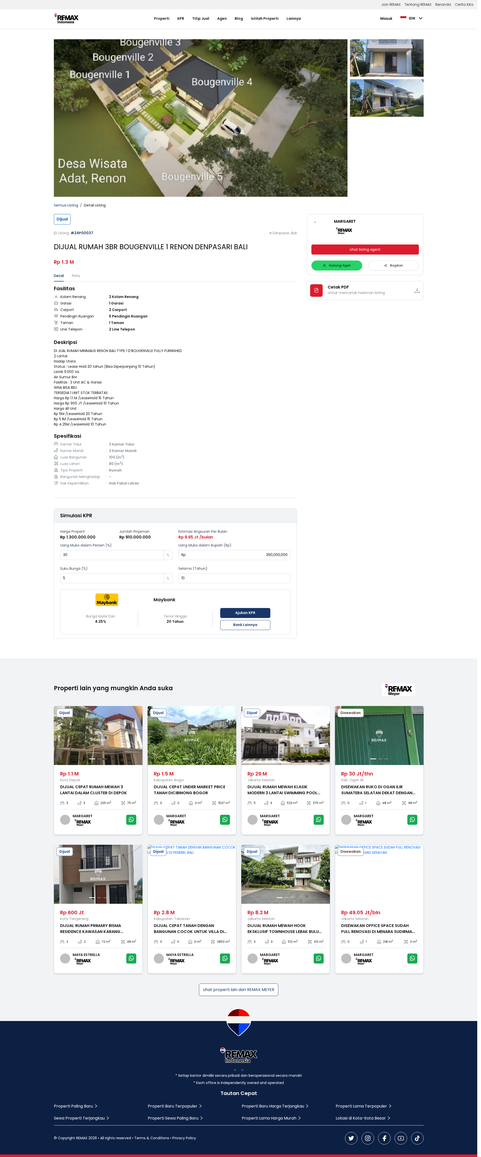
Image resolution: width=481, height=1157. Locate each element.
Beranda (443, 4)
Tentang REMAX (418, 4)
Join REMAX (391, 4)
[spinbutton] (112, 555)
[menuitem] (161, 18)
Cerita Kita (464, 4)
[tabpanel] (175, 386)
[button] (160, 552)
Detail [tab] (59, 275)
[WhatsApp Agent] (131, 820)
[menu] (227, 18)
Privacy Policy (184, 1138)
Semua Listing (66, 205)
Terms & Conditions (151, 1138)
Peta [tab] (76, 275)
